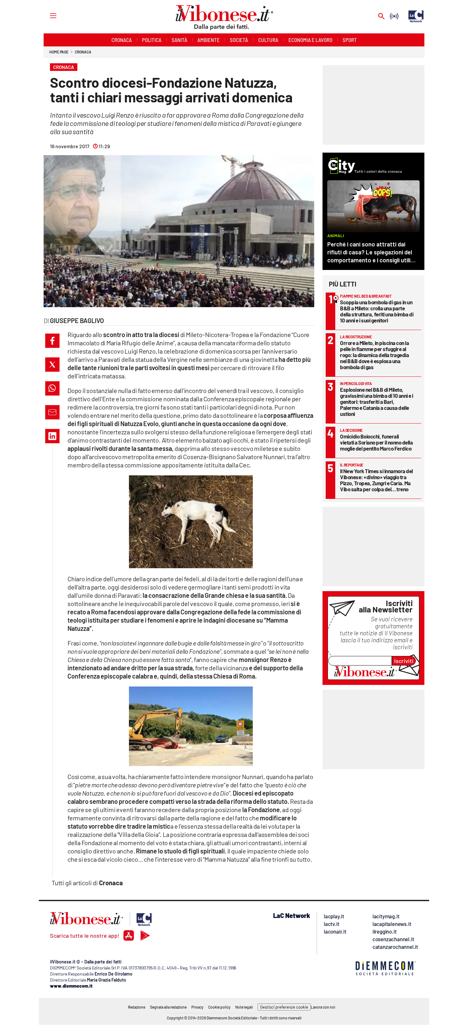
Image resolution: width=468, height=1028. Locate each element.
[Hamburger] (47, 15)
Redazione (136, 1007)
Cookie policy (219, 1007)
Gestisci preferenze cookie (284, 1007)
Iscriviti (404, 660)
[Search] (381, 16)
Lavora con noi (323, 1007)
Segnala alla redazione (168, 1007)
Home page (58, 52)
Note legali (244, 1007)
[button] (52, 340)
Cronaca (83, 52)
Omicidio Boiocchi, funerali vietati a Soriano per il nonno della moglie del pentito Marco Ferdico (376, 442)
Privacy (197, 1007)
